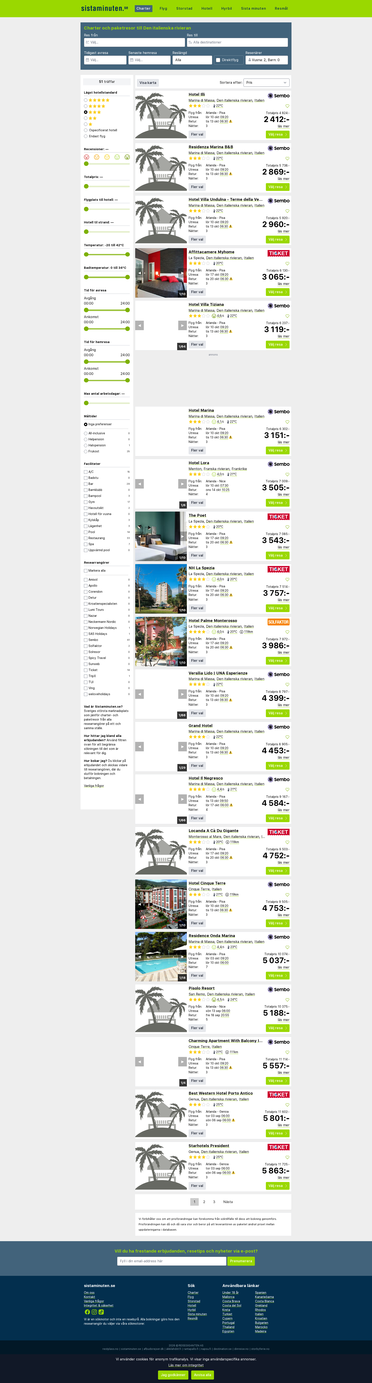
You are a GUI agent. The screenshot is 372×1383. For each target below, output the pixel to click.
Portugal (228, 1322)
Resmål (281, 8)
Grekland (261, 1305)
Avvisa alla (202, 1375)
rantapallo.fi (191, 1349)
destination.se (223, 1349)
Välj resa (275, 134)
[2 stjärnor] (107, 118)
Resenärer (253, 53)
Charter (143, 8)
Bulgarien (261, 1322)
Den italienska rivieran (234, 100)
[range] (86, 163)
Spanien (260, 1292)
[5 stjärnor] (107, 100)
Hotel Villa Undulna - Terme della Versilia (228, 199)
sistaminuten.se (131, 1349)
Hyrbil (226, 8)
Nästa (228, 1202)
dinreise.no (241, 1349)
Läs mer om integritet (186, 1365)
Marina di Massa (201, 100)
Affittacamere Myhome (211, 252)
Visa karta (148, 83)
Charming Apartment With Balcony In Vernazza (235, 1040)
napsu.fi (206, 1349)
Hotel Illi (197, 94)
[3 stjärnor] (107, 112)
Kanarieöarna (264, 1297)
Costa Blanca (264, 1301)
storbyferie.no (260, 1349)
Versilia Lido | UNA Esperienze (218, 673)
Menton (195, 469)
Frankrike (239, 469)
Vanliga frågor (94, 785)
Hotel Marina (201, 410)
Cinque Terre (199, 889)
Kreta (226, 1310)
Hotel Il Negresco (206, 778)
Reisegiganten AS (191, 1345)
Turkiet (227, 1314)
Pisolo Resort (202, 988)
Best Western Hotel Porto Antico (221, 1093)
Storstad (184, 8)
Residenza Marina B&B (211, 147)
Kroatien (261, 1318)
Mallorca (228, 1297)
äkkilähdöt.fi (173, 1349)
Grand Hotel (200, 725)
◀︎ (139, 273)
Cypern (227, 1318)
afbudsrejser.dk (154, 1349)
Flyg (163, 8)
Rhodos (260, 1310)
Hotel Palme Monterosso (213, 620)
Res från (91, 35)
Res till (192, 35)
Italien (259, 100)
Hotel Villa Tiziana (206, 304)
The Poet (197, 515)
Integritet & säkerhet (98, 1305)
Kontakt (89, 1297)
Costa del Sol (231, 1305)
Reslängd (179, 53)
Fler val (197, 134)
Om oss (89, 1292)
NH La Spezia (202, 568)
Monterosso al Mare (205, 837)
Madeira (260, 1331)
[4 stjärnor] (107, 106)
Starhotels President (209, 1145)
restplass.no (110, 1349)
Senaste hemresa (142, 53)
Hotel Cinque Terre (207, 883)
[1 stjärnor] (107, 124)
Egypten (228, 1331)
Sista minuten (253, 8)
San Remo (197, 994)
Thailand (228, 1327)
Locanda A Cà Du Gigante (214, 830)
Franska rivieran (216, 469)
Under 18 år (230, 1292)
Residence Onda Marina (212, 935)
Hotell (207, 8)
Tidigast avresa (96, 53)
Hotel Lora (199, 463)
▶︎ (182, 273)
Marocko (261, 1327)
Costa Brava (231, 1301)
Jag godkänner (173, 1375)
